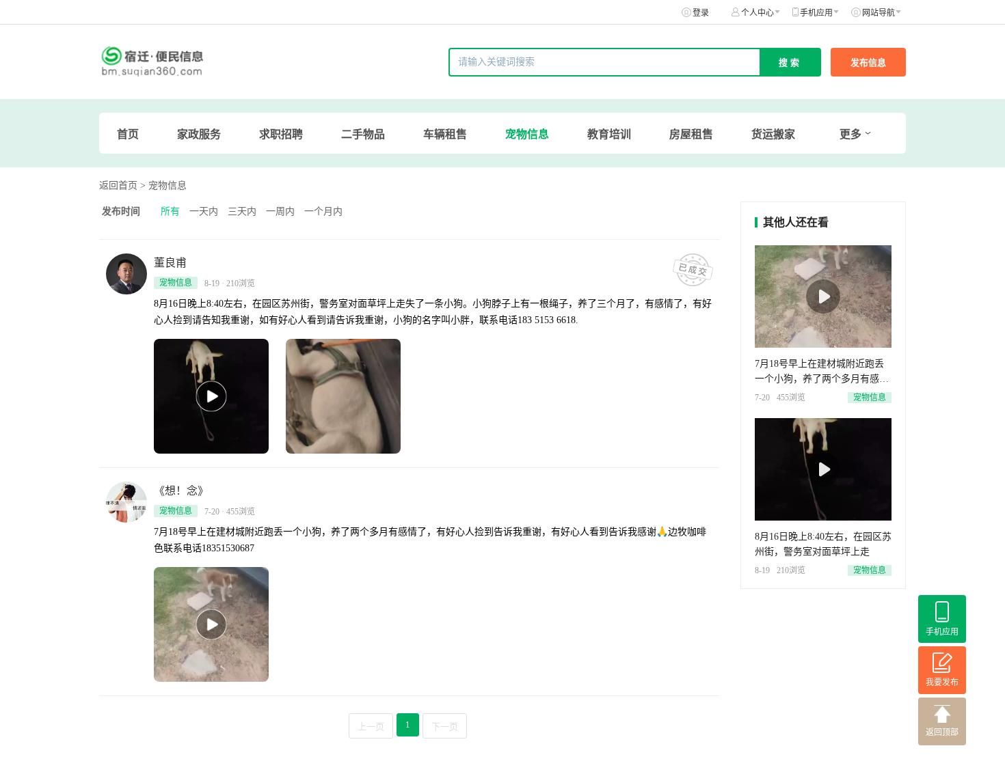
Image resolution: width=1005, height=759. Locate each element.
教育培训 (609, 134)
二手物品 (363, 134)
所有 (170, 211)
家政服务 (199, 134)
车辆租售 (445, 134)
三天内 (242, 211)
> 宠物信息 (163, 185)
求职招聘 (281, 134)
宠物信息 (527, 134)
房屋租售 (691, 134)
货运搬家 (773, 134)
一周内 (280, 211)
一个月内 (323, 211)
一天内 (203, 211)
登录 (701, 13)
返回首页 (118, 185)
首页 (128, 134)
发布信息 (868, 62)
